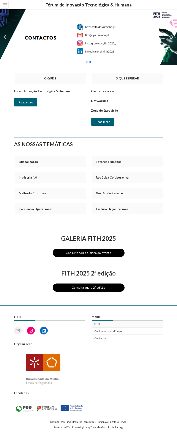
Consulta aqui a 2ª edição (88, 287)
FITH (97, 324)
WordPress (72, 427)
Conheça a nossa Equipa (108, 331)
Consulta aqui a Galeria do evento (88, 253)
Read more (26, 102)
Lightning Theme (89, 427)
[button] (87, 62)
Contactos (100, 338)
